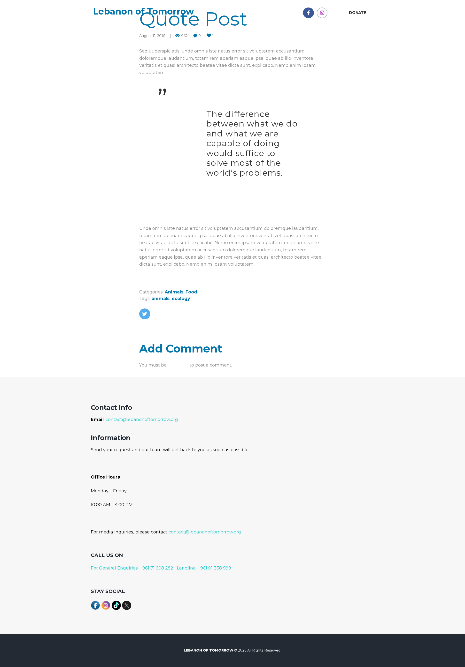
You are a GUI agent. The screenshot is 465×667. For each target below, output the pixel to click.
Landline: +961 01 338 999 (203, 568)
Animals (174, 292)
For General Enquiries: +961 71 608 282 (132, 568)
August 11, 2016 (152, 36)
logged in (178, 365)
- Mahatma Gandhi (227, 183)
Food (191, 292)
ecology (181, 298)
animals (161, 298)
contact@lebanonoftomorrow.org (142, 419)
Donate (357, 12)
